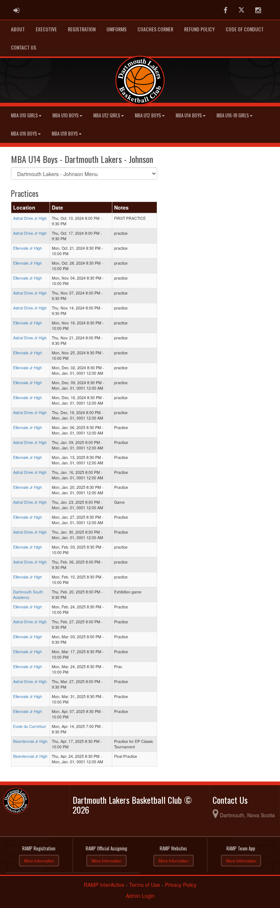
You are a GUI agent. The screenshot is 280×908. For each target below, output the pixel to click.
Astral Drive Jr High (30, 218)
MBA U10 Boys (65, 115)
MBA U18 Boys (65, 133)
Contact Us (23, 47)
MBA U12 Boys (148, 115)
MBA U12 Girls (106, 115)
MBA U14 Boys (189, 115)
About (18, 29)
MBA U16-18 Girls (233, 115)
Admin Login (140, 895)
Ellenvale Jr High (27, 248)
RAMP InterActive (104, 884)
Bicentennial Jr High (30, 741)
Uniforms (116, 29)
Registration (82, 29)
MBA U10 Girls (24, 115)
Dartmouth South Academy (28, 594)
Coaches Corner (155, 29)
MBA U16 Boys (24, 133)
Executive (46, 29)
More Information (39, 861)
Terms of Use (144, 884)
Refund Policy (199, 29)
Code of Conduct (245, 29)
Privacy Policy (181, 884)
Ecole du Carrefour (29, 726)
